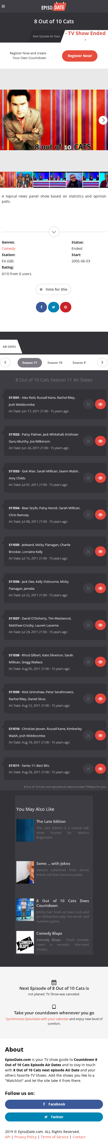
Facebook (56, 1104)
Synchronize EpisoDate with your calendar (37, 1019)
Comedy (8, 248)
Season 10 (54, 362)
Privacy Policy (25, 1136)
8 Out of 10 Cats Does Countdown (62, 903)
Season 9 (79, 362)
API (7, 1136)
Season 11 (29, 362)
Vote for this (56, 289)
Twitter (56, 1116)
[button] (103, 120)
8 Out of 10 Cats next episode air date (48, 787)
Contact (79, 1136)
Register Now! (80, 55)
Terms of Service (55, 1136)
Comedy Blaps (49, 933)
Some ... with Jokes (53, 863)
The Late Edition (51, 821)
